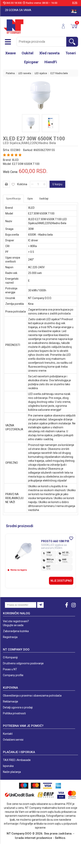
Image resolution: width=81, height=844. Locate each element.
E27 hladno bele (59, 73)
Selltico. (60, 838)
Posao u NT (10, 669)
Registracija (10, 637)
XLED (15, 159)
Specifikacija (13, 198)
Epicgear (31, 62)
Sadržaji (43, 198)
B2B (74, 3)
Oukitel (27, 53)
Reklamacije (10, 701)
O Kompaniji (10, 657)
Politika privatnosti (14, 713)
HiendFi (50, 62)
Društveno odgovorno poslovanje (23, 663)
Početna (10, 73)
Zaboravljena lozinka (16, 631)
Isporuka (8, 766)
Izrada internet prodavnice (33, 838)
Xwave (10, 53)
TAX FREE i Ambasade (17, 760)
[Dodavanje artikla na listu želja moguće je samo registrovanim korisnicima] (13, 184)
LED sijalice (41, 73)
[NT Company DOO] (13, 26)
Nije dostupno (61, 580)
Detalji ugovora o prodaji (18, 707)
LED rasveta (24, 73)
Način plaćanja (12, 771)
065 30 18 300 (14, 2)
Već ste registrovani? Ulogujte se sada (16, 623)
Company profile (13, 675)
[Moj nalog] (64, 26)
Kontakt (8, 733)
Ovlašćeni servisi (13, 739)
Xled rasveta (49, 53)
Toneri (70, 53)
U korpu (57, 184)
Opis (30, 198)
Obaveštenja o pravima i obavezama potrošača (32, 695)
